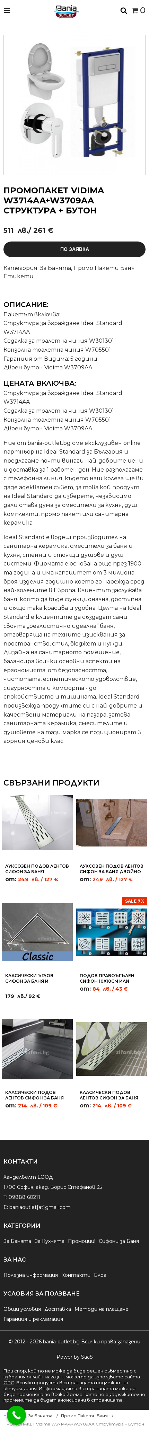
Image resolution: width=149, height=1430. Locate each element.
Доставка (57, 1309)
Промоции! (81, 1241)
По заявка (74, 249)
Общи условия (22, 1309)
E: (5, 1207)
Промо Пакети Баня (104, 268)
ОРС (8, 1382)
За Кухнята (49, 1241)
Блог (100, 1275)
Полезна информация (30, 1275)
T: (5, 1197)
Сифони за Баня (119, 1241)
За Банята (55, 268)
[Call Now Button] (16, 1415)
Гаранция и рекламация (33, 1319)
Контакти (75, 1275)
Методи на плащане (101, 1309)
